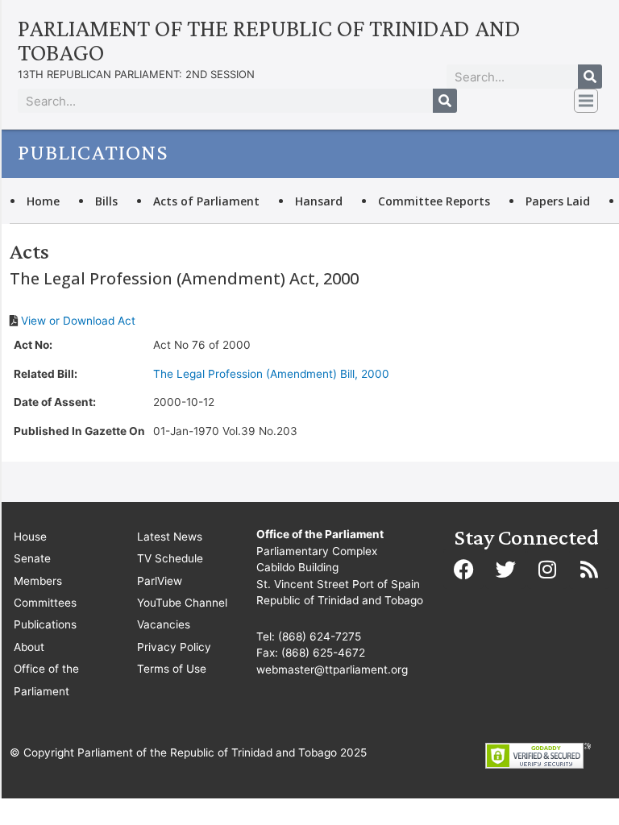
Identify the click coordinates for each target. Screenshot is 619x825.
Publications (45, 624)
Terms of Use (171, 668)
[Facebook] (463, 569)
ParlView (159, 580)
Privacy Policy (174, 647)
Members (38, 580)
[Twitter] (505, 569)
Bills (106, 201)
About (29, 647)
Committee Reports (434, 201)
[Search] (590, 76)
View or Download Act (78, 320)
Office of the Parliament (46, 679)
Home (43, 201)
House (30, 536)
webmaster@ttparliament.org (332, 669)
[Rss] (589, 569)
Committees (45, 602)
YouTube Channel (182, 602)
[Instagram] (547, 569)
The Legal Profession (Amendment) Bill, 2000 (271, 373)
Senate (32, 558)
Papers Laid (558, 201)
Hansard (319, 201)
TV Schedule (170, 558)
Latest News (169, 536)
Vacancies (163, 624)
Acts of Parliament (206, 201)
